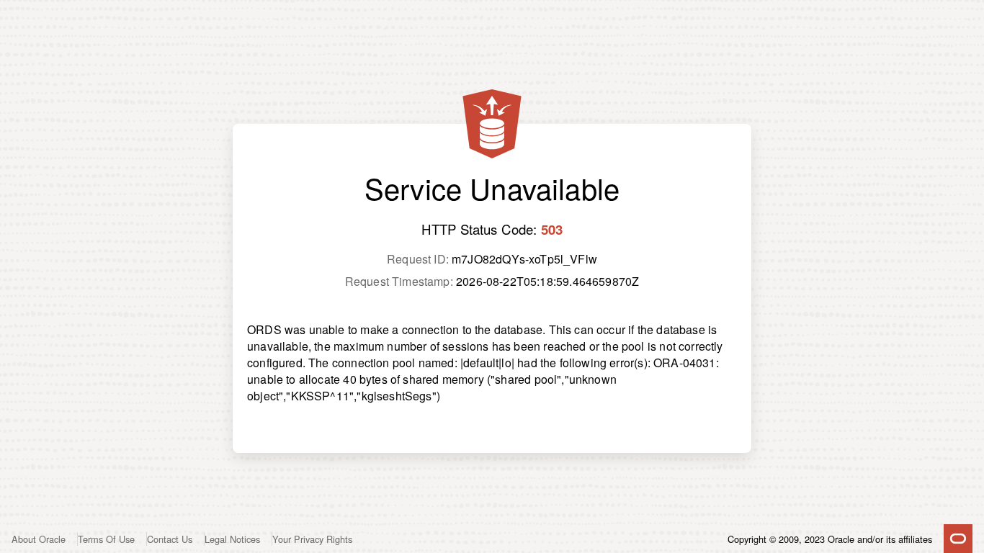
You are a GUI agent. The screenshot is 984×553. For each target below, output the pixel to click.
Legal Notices (232, 539)
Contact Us (169, 539)
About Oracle (39, 539)
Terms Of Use (106, 539)
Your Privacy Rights (312, 539)
